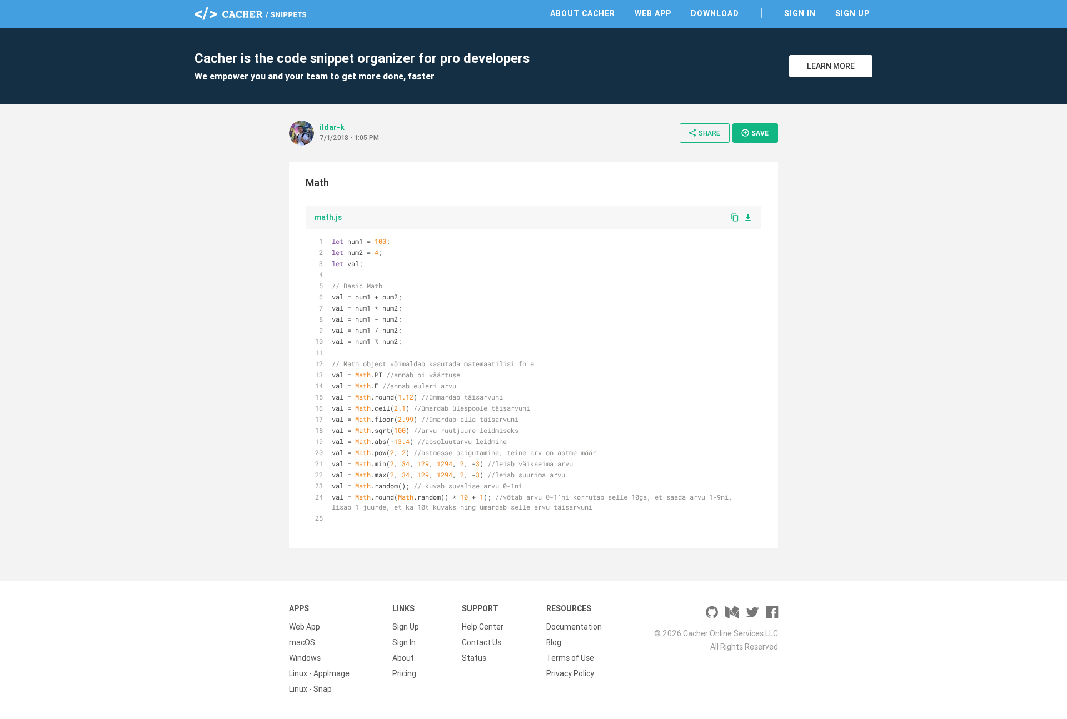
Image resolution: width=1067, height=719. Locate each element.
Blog (553, 642)
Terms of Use (570, 658)
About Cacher (582, 13)
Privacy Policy (570, 673)
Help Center (482, 627)
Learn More (831, 66)
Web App (653, 13)
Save (755, 132)
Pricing (404, 673)
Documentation (574, 627)
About (403, 658)
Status (474, 658)
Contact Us (481, 642)
